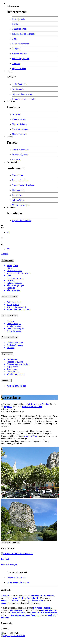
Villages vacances (19, 53)
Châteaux (16, 63)
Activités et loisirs (19, 84)
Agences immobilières (21, 220)
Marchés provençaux (21, 205)
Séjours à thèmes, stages (22, 94)
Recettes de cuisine (20, 180)
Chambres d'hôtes (19, 29)
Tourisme (11, 101)
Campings (16, 48)
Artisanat (16, 159)
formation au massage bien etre (25, 615)
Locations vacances (20, 44)
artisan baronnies (18, 613)
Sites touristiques (19, 124)
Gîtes (14, 39)
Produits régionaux (20, 155)
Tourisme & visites (9, 316)
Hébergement (7, 260)
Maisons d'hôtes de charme (23, 34)
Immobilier (11, 207)
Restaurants (17, 195)
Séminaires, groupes (21, 58)
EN (8, 232)
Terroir (9, 136)
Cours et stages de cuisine (23, 185)
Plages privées (18, 190)
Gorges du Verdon (31, 436)
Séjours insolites (19, 68)
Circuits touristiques (20, 129)
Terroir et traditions (20, 150)
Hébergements (13, 6)
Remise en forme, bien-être (23, 99)
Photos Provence (19, 134)
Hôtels (15, 24)
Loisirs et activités (9, 297)
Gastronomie (12, 162)
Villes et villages (19, 119)
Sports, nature (18, 89)
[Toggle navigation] (2, 237)
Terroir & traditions (9, 337)
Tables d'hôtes (18, 200)
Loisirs (9, 71)
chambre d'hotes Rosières (42, 595)
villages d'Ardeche (9, 600)
